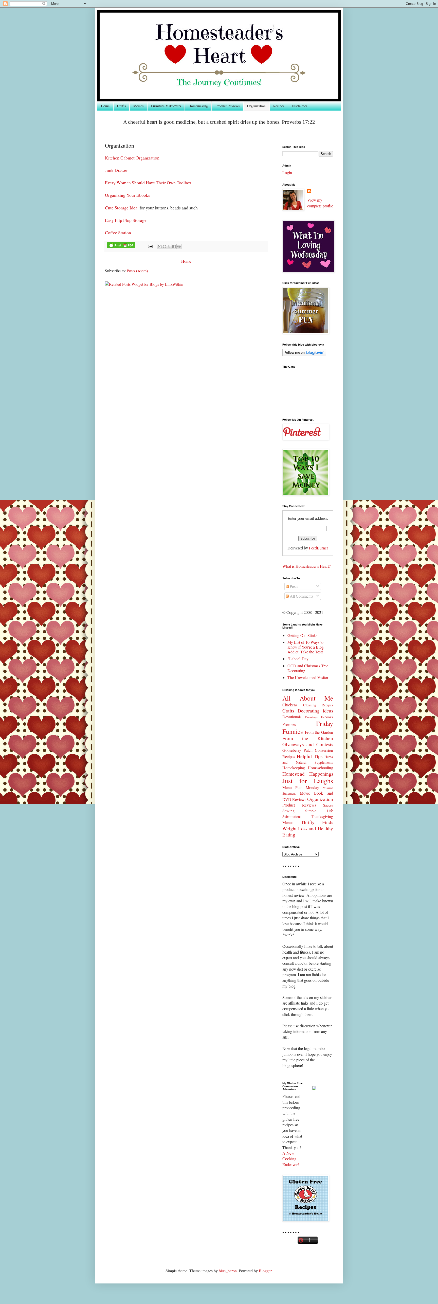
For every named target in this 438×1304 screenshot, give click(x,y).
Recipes (278, 105)
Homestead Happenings (307, 774)
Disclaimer (299, 105)
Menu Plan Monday (300, 787)
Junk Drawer (116, 170)
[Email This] (159, 246)
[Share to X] (169, 246)
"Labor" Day (297, 658)
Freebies (289, 724)
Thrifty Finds (317, 822)
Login (287, 172)
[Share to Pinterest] (178, 246)
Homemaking (198, 105)
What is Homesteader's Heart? (306, 566)
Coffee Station (118, 232)
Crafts (121, 105)
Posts (293, 586)
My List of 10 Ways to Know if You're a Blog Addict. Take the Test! (305, 646)
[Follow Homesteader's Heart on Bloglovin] (304, 354)
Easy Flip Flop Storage (126, 220)
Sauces (328, 805)
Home (105, 105)
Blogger (265, 1270)
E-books (327, 716)
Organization (256, 105)
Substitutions (291, 816)
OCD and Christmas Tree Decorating (307, 668)
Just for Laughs (307, 780)
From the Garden (319, 732)
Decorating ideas (315, 710)
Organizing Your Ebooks (127, 195)
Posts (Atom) (137, 270)
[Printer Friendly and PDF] (121, 246)
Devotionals (291, 716)
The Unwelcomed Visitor (307, 677)
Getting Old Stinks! (303, 635)
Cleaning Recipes (318, 705)
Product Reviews (227, 105)
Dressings (311, 717)
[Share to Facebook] (174, 246)
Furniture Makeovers (166, 105)
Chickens (289, 704)
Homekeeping (293, 767)
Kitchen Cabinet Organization (132, 158)
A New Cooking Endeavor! (290, 1158)
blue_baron (228, 1270)
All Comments (301, 596)
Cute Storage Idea (121, 208)
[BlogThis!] (164, 246)
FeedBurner (318, 547)
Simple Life (319, 810)
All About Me (307, 698)
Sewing (288, 810)
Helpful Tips (309, 756)
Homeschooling (320, 767)
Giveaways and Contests (307, 744)
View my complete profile (320, 202)
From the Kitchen (307, 738)
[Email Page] (150, 245)
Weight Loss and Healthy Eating (307, 831)
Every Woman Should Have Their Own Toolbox (148, 183)
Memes (138, 105)
